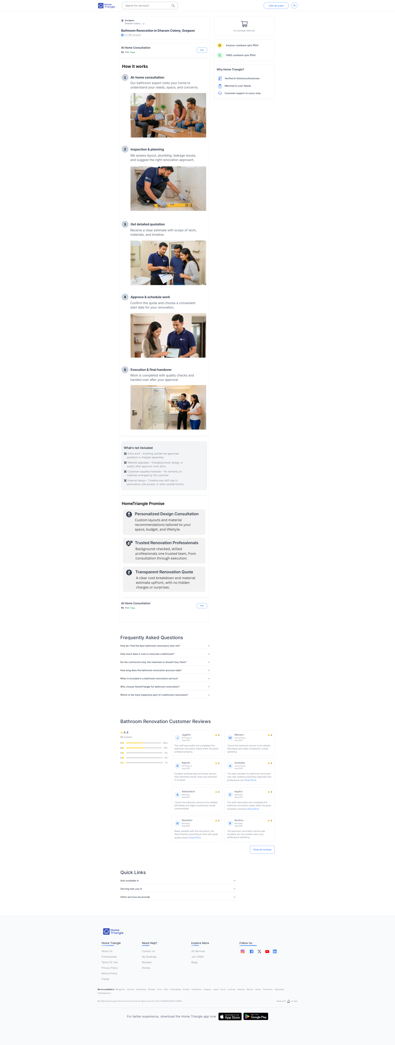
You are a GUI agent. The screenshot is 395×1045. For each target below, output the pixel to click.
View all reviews (262, 849)
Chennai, (131, 989)
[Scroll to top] (202, 594)
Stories (146, 967)
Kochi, (223, 989)
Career (105, 978)
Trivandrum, (268, 989)
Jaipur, (216, 989)
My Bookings (149, 956)
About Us (107, 951)
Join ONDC (197, 956)
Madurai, (241, 989)
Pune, (159, 989)
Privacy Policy (110, 967)
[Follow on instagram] (242, 951)
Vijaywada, (279, 989)
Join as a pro (276, 5)
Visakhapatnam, (104, 993)
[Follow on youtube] (267, 951)
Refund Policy (109, 973)
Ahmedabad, (176, 989)
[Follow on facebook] (251, 951)
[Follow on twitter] (259, 951)
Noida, (258, 989)
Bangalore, (121, 989)
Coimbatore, (196, 989)
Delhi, (166, 989)
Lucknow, (232, 989)
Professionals (109, 956)
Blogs (194, 962)
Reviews (147, 962)
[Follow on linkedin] (275, 951)
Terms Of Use (109, 962)
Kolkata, (186, 989)
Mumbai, (152, 989)
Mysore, (250, 989)
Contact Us (148, 951)
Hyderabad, (141, 989)
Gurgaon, (208, 989)
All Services (198, 951)
